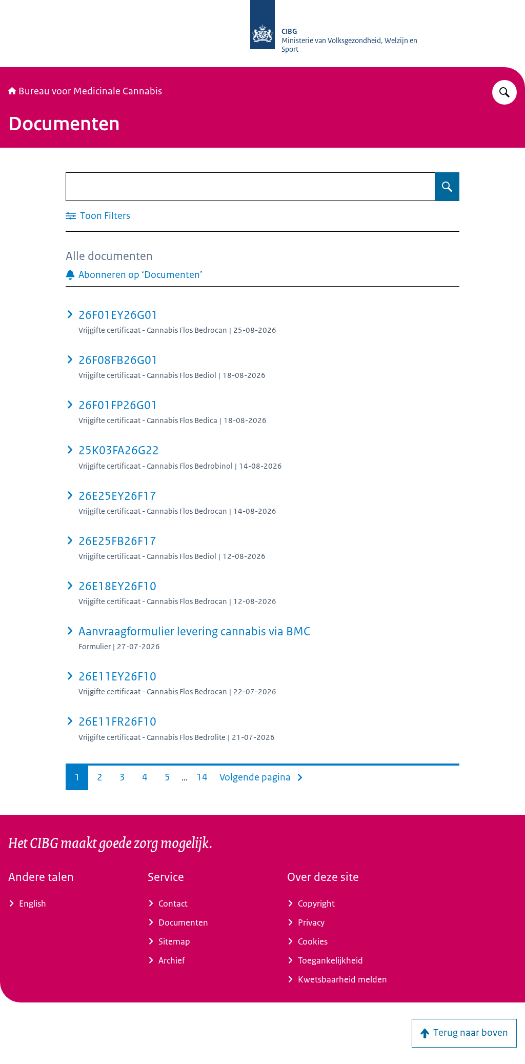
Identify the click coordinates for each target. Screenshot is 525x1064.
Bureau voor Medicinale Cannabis (90, 91)
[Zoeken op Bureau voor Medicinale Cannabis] (504, 92)
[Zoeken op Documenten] (447, 186)
